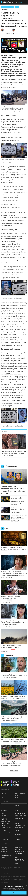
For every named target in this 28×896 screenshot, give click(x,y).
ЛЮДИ (16, 797)
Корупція (17, 805)
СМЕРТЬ (17, 6)
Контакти (4, 847)
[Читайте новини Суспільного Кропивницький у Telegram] (14, 873)
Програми (4, 857)
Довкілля (4, 816)
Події (2, 805)
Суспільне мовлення (4, 850)
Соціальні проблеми (18, 833)
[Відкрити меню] (26, 2)
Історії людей (19, 827)
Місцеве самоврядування (20, 824)
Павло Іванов (7, 30)
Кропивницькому (10, 60)
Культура (17, 808)
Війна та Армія (5, 9)
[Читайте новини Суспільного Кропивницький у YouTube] (8, 873)
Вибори (3, 813)
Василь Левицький (21, 30)
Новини (3, 793)
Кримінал (4, 808)
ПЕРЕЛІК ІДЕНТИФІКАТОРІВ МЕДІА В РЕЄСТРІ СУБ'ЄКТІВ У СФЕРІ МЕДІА (20, 860)
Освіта (17, 810)
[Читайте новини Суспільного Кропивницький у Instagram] (5, 873)
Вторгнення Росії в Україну (7, 6)
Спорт (2, 837)
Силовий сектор (6, 827)
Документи (18, 854)
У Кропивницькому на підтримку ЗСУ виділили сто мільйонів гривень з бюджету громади (14, 453)
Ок (14, 892)
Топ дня (17, 839)
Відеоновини (5, 839)
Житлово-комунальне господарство (5, 820)
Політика (4, 830)
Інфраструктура (19, 818)
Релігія (17, 830)
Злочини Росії (5, 833)
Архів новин (18, 847)
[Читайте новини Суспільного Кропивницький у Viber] (11, 873)
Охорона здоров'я (20, 816)
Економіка (4, 810)
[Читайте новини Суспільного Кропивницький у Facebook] (2, 873)
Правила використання (19, 850)
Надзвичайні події (20, 813)
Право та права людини (5, 824)
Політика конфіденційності (6, 854)
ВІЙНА (2, 797)
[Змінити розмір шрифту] (26, 34)
